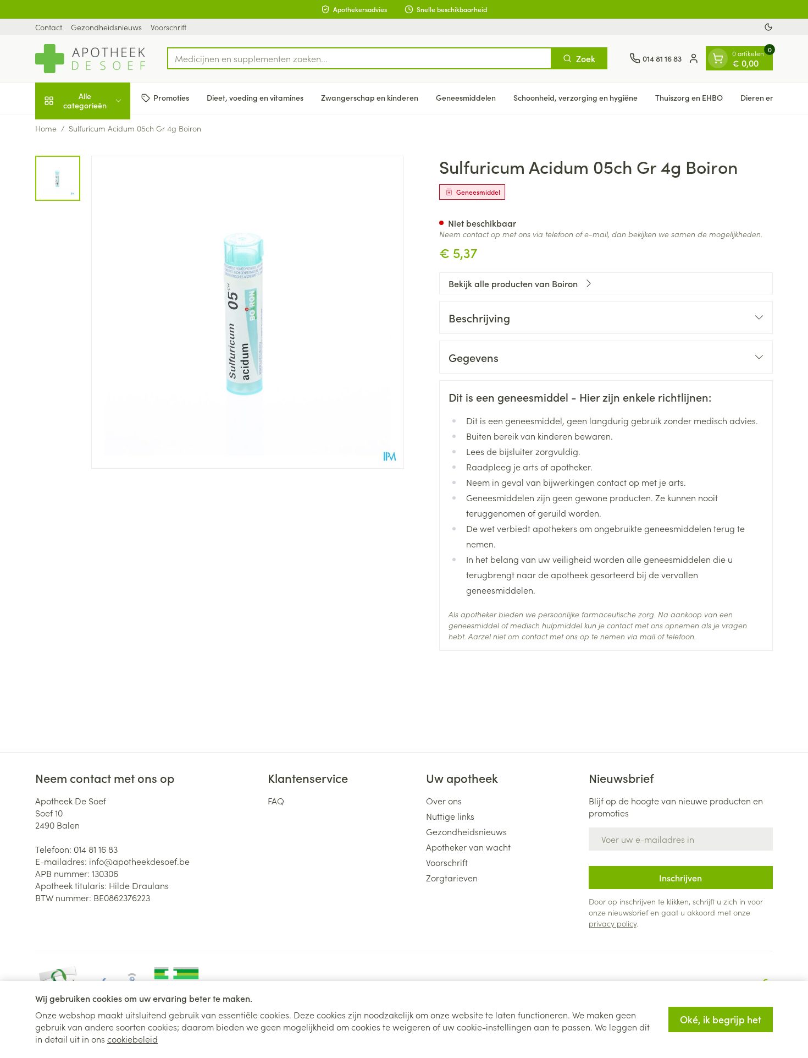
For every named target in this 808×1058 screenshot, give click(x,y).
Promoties (171, 97)
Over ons (444, 800)
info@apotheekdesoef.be (139, 861)
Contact (48, 26)
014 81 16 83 (96, 849)
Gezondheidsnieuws (106, 26)
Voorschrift (168, 26)
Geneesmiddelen (466, 97)
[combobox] (359, 58)
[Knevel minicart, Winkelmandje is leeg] (718, 58)
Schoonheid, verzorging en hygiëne (575, 97)
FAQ (276, 800)
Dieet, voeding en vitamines (255, 97)
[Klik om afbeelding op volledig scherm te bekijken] (247, 312)
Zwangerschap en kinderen (369, 97)
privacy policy (613, 923)
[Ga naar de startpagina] (90, 58)
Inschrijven (680, 877)
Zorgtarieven (452, 877)
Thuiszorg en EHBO (689, 97)
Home (46, 128)
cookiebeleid (132, 1039)
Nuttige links (450, 816)
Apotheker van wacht (468, 847)
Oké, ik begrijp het (720, 1019)
